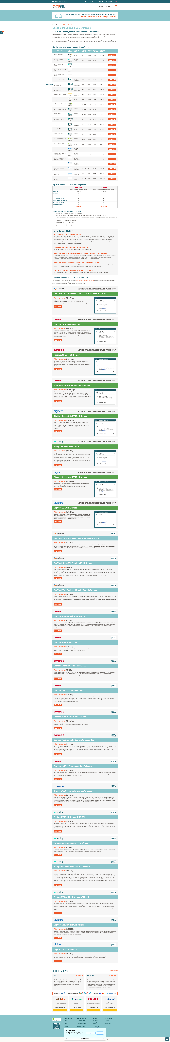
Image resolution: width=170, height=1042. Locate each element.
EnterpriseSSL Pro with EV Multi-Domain (59, 173)
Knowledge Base (96, 1022)
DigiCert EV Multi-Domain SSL (60, 163)
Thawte (66, 1026)
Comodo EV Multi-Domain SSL (60, 109)
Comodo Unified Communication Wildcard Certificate (59, 119)
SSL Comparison (96, 1026)
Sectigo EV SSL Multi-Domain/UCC (58, 114)
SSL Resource (95, 1020)
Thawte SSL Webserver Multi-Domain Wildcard (60, 154)
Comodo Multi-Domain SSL (59, 79)
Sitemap (94, 1023)
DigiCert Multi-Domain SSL (59, 149)
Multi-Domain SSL (80, 1025)
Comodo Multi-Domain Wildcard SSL (58, 134)
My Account (108, 1)
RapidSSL (67, 1020)
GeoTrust (66, 1025)
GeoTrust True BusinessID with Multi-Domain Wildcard (60, 159)
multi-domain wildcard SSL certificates (85, 280)
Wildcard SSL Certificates (82, 1022)
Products (108, 6)
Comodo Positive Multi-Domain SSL (58, 55)
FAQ (106, 1025)
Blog (86, 1)
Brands (100, 6)
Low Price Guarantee (109, 1022)
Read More (57, 306)
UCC (75, 264)
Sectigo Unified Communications (57, 89)
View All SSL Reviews (113, 970)
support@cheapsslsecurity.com (60, 1)
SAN (55, 264)
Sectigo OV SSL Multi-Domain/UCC (58, 60)
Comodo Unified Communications (57, 84)
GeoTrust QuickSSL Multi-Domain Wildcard (59, 144)
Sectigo (66, 1023)
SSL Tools (92, 1)
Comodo (66, 1022)
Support (100, 1)
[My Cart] (1, 32)
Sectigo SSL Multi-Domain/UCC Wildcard (58, 129)
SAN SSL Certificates (81, 1026)
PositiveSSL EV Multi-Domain (60, 94)
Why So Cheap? (108, 1023)
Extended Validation (81, 1020)
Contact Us (107, 1020)
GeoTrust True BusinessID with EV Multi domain (60, 139)
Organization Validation (81, 1023)
